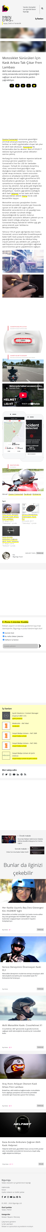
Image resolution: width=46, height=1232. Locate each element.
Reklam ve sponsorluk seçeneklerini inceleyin (17, 1226)
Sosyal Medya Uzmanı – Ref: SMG (24, 743)
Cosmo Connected (10, 139)
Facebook (27, 494)
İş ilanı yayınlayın (7, 1224)
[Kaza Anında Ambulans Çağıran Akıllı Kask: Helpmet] (11, 531)
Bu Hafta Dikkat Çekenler (14, 636)
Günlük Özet (9, 633)
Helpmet (14, 193)
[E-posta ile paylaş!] (34, 85)
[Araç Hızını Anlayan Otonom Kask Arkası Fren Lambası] (11, 508)
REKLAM (41, 1164)
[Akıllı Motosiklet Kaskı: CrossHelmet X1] (23, 1008)
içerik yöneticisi (17, 719)
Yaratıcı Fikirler (7, 1210)
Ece (14, 555)
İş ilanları (7, 708)
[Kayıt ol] (40, 646)
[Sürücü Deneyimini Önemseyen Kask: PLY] (30, 508)
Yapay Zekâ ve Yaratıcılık (12, 23)
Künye (4, 1190)
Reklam (4, 1217)
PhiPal (24, 196)
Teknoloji (17, 1217)
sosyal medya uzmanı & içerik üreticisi (24, 759)
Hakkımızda (5, 1187)
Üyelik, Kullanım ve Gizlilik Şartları (13, 1192)
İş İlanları (39, 19)
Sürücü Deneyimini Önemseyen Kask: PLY (30, 516)
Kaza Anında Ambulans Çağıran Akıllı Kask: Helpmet (10, 539)
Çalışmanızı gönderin (9, 1222)
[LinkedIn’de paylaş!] (23, 85)
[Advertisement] (23, 678)
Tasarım (10, 1217)
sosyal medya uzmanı (19, 736)
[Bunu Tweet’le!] (17, 85)
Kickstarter (27, 147)
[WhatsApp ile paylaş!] (28, 85)
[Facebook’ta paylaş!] (12, 85)
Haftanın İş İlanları (12, 640)
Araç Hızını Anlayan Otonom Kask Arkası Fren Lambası (10, 516)
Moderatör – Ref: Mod (20, 723)
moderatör (16, 726)
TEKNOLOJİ (40, 553)
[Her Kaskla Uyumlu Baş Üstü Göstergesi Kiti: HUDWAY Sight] (23, 891)
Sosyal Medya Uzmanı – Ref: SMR (24, 733)
